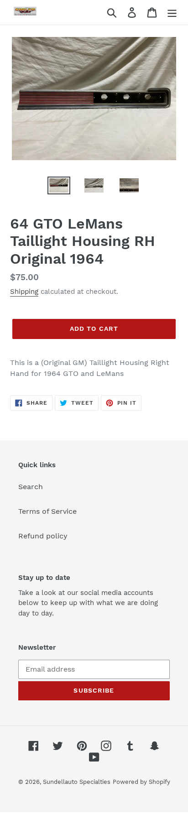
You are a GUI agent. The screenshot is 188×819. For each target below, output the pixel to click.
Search (30, 486)
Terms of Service (47, 511)
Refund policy (43, 536)
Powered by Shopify (141, 781)
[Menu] (172, 12)
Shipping (24, 291)
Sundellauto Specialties (76, 781)
